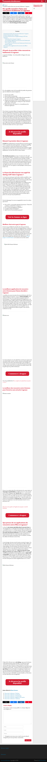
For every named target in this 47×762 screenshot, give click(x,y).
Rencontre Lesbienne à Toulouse (12, 693)
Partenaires (3, 754)
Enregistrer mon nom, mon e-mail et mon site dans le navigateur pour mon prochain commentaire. (16, 736)
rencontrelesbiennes (5, 760)
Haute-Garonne (14, 690)
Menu (45, 1)
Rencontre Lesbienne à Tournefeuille (13, 696)
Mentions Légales (5, 748)
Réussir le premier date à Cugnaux (10, 35)
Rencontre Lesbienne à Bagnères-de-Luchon (15, 697)
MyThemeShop (42, 760)
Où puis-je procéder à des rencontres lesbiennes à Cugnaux (15, 33)
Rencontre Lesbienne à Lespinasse (12, 694)
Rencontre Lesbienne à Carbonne (12, 698)
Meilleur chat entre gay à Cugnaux (13, 39)
